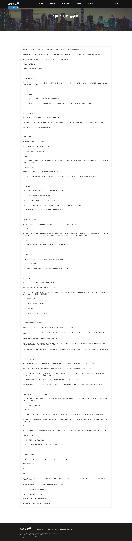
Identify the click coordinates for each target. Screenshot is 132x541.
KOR (115, 3)
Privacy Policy (47, 529)
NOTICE (78, 4)
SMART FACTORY (66, 4)
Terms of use (40, 529)
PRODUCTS (53, 4)
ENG (119, 3)
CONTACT (90, 4)
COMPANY (41, 4)
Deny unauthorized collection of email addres (62, 529)
